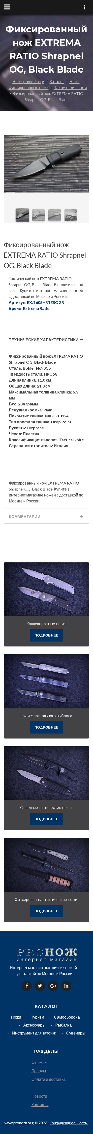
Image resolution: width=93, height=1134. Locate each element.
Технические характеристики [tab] (44, 339)
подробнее (46, 635)
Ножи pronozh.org (28, 81)
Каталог (57, 81)
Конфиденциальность (69, 1123)
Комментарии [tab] (24, 516)
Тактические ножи (70, 87)
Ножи (74, 81)
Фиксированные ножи (29, 87)
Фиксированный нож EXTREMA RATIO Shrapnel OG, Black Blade (45, 255)
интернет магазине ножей (32, 495)
